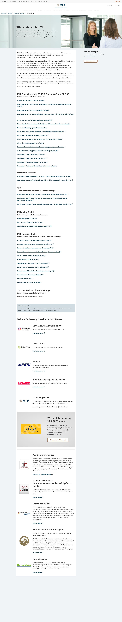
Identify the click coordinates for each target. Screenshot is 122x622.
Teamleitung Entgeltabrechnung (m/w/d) (30, 154)
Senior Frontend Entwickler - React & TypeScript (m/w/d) (35, 271)
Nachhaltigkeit (57, 10)
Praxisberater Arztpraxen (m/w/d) (27, 259)
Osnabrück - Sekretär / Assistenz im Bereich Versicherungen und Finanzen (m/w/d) (44, 176)
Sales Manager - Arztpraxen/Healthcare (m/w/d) (32, 263)
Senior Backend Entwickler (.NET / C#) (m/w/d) (32, 267)
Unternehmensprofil (29, 10)
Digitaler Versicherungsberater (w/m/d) (30, 222)
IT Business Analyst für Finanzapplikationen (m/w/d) (34, 120)
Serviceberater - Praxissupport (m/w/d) (29, 275)
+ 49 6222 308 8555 (90, 56)
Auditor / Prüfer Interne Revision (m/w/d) (30, 100)
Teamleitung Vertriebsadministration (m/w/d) (32, 162)
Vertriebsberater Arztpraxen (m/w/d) (29, 282)
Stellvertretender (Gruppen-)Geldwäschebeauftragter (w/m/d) (37, 151)
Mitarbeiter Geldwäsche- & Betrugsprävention (32, 135)
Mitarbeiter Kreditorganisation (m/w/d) (30, 143)
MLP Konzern (5, 1)
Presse (40, 10)
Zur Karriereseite (38, 333)
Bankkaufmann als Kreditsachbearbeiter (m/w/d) (33, 110)
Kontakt (96, 10)
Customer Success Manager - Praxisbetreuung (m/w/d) (34, 244)
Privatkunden (13, 1)
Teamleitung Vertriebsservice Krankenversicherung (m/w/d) (36, 166)
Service (90, 10)
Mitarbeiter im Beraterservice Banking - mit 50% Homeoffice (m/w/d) (39, 139)
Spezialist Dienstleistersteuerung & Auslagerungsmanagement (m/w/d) (40, 147)
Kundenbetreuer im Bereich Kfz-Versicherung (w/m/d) (34, 226)
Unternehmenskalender (78, 10)
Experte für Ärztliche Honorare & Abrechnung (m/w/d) (34, 248)
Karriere (66, 10)
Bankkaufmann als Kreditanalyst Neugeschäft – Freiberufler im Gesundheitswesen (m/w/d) (44, 105)
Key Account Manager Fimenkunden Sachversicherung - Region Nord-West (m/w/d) (44, 204)
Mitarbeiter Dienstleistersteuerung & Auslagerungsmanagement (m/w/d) (40, 131)
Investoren (47, 10)
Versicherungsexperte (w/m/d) (27, 218)
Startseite (3, 13)
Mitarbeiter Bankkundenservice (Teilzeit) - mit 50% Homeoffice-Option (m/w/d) (43, 124)
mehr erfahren (37, 497)
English (118, 1)
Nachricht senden (90, 61)
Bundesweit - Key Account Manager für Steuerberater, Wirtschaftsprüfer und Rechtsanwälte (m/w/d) (42, 199)
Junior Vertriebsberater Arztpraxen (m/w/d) (31, 255)
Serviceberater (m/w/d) (24, 278)
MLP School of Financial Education (39, 1)
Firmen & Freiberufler (23, 1)
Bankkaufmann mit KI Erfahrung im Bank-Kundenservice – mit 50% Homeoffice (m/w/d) (45, 114)
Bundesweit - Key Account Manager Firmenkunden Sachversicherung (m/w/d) (42, 194)
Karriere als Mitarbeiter (19, 13)
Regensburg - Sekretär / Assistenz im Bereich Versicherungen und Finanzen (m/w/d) (44, 180)
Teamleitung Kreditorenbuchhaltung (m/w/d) (31, 158)
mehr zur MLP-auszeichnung (42, 474)
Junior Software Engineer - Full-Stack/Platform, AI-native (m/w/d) (38, 252)
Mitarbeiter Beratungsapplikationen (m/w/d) (31, 128)
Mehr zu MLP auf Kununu (57, 440)
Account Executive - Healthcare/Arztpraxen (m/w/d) (34, 240)
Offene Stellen (30, 13)
